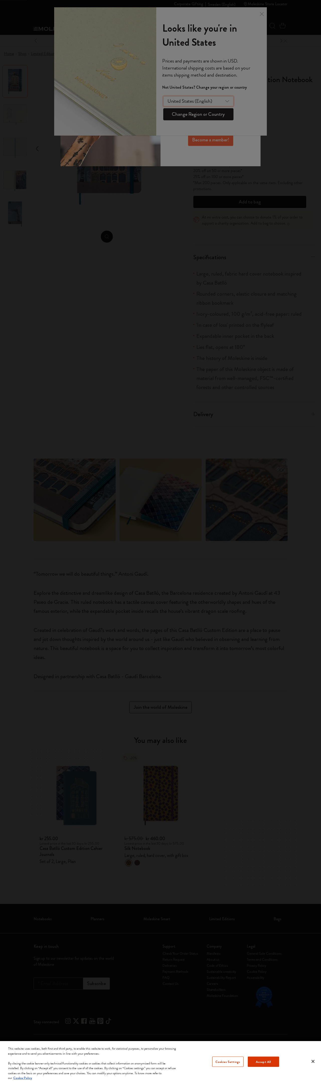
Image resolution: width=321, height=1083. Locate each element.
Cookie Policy (22, 1077)
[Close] (312, 1061)
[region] (160, 1062)
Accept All (263, 1061)
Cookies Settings (227, 1061)
